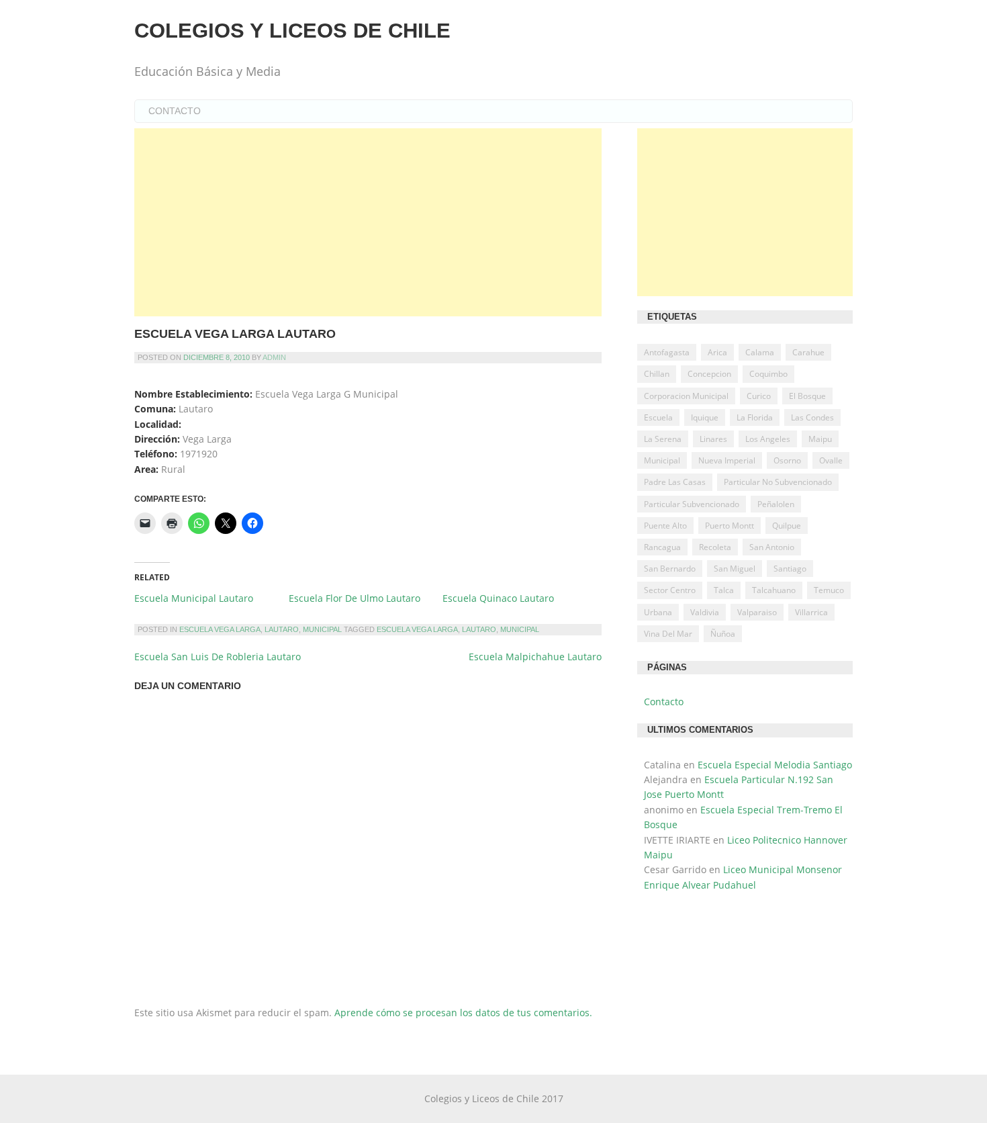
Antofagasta (667, 352)
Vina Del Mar (668, 633)
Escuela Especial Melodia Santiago (775, 764)
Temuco (829, 590)
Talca (724, 590)
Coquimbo (768, 373)
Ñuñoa (722, 633)
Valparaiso (757, 612)
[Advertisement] (368, 222)
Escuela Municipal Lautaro (193, 598)
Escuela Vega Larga (220, 629)
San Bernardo (670, 568)
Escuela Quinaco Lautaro (498, 598)
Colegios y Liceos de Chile (292, 30)
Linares (713, 439)
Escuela (658, 417)
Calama (759, 352)
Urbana (658, 612)
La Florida (755, 417)
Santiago (789, 568)
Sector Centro (670, 590)
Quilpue (786, 525)
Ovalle (831, 460)
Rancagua (662, 547)
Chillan (656, 373)
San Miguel (734, 568)
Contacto (174, 110)
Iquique (704, 417)
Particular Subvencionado (691, 504)
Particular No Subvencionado (778, 482)
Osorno (787, 460)
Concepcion (709, 373)
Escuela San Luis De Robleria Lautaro (217, 656)
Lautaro (282, 629)
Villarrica (811, 612)
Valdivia (704, 612)
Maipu (820, 439)
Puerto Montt (729, 525)
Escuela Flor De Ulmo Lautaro (354, 598)
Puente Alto (665, 525)
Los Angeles (767, 439)
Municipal (322, 629)
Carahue (808, 352)
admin (274, 357)
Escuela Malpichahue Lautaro (535, 656)
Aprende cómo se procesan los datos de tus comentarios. (463, 1012)
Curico (759, 396)
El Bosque (807, 396)
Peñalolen (775, 504)
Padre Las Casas (675, 482)
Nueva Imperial (726, 460)
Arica (717, 352)
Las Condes (812, 417)
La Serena (663, 439)
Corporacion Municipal (686, 396)
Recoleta (715, 547)
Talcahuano (774, 590)
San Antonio (771, 547)
